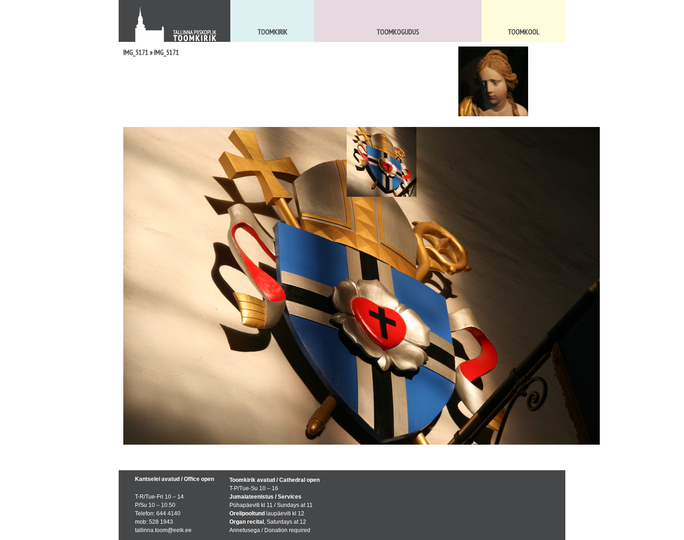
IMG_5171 (135, 52)
